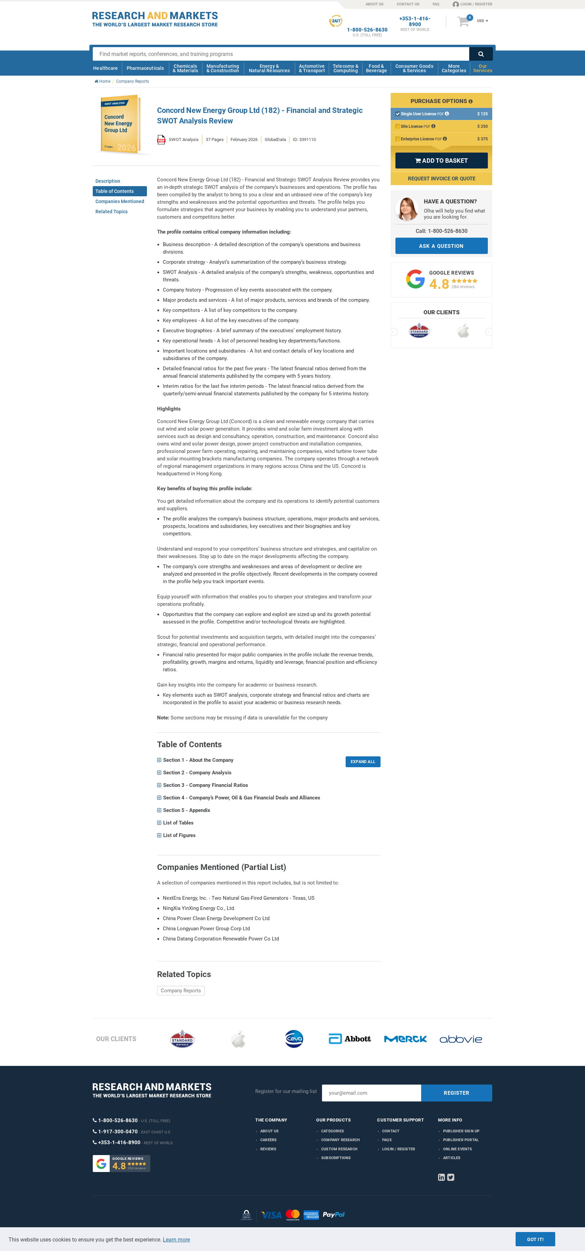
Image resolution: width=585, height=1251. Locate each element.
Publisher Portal (461, 1140)
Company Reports (181, 991)
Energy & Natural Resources (269, 68)
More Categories (454, 68)
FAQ (436, 4)
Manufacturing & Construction (223, 68)
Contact (390, 1131)
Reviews (268, 1149)
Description (107, 181)
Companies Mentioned (119, 201)
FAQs (387, 1140)
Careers (268, 1140)
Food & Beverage (376, 68)
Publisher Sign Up (461, 1131)
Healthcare (105, 68)
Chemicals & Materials (185, 68)
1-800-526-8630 (367, 30)
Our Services (482, 68)
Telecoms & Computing (346, 68)
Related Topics (111, 211)
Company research (340, 1140)
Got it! (535, 1239)
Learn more (176, 1239)
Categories (332, 1131)
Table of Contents (114, 191)
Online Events (457, 1149)
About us (269, 1131)
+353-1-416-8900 (415, 21)
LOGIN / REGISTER (476, 4)
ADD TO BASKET (441, 160)
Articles (452, 1158)
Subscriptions (336, 1158)
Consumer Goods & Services (414, 68)
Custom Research (339, 1149)
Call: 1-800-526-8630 (442, 231)
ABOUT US (375, 4)
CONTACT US (408, 4)
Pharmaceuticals (145, 68)
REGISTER (457, 1093)
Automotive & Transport (312, 68)
